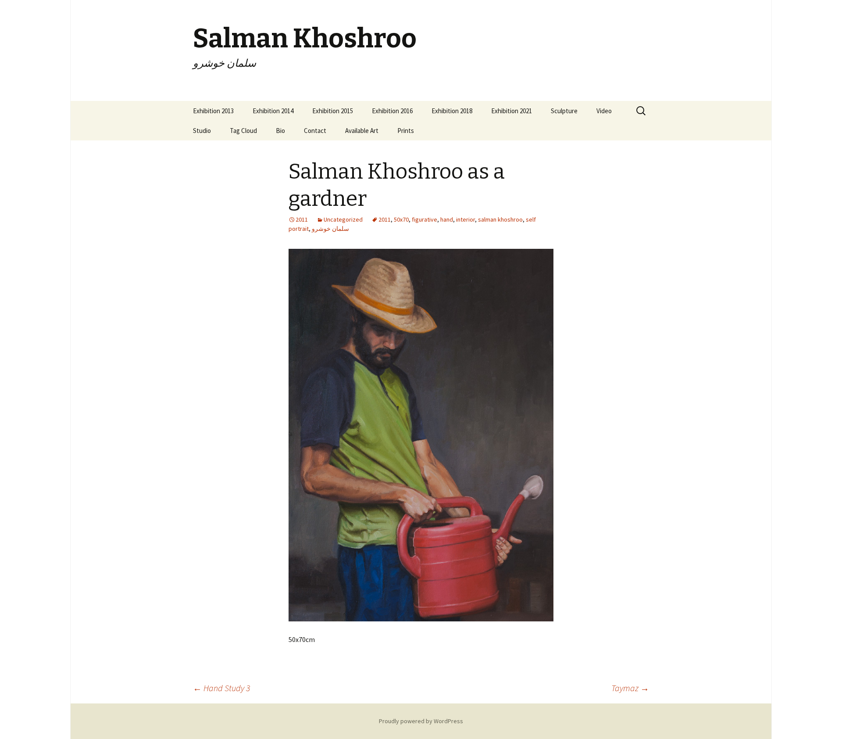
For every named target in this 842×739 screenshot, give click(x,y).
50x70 (401, 219)
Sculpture (564, 111)
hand (446, 219)
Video (604, 111)
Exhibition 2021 (511, 111)
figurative (424, 219)
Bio (280, 130)
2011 (384, 219)
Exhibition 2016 (392, 111)
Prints (405, 130)
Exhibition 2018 (452, 111)
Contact (315, 130)
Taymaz (630, 687)
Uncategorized (343, 219)
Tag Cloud (243, 130)
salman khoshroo (500, 219)
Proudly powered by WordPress (421, 721)
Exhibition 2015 (332, 111)
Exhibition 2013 (213, 111)
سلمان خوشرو (330, 229)
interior (465, 219)
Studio (202, 130)
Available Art (361, 130)
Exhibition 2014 (273, 111)
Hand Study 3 (221, 687)
